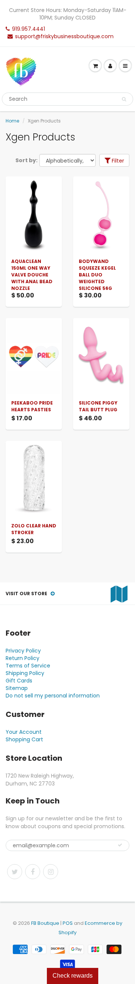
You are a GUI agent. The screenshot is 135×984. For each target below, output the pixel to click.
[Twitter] (14, 871)
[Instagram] (50, 871)
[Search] (124, 99)
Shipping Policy (25, 673)
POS (68, 923)
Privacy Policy (23, 650)
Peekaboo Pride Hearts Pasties (32, 406)
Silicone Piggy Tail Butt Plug (98, 406)
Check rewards (72, 975)
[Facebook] (32, 871)
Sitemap (17, 688)
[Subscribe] (120, 845)
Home (12, 121)
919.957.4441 (28, 29)
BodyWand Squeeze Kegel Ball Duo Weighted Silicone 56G (97, 274)
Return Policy (22, 658)
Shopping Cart (24, 739)
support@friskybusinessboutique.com (64, 36)
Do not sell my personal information (53, 695)
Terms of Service (28, 665)
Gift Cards (19, 680)
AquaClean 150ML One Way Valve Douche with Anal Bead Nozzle (31, 274)
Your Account (24, 732)
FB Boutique (45, 923)
